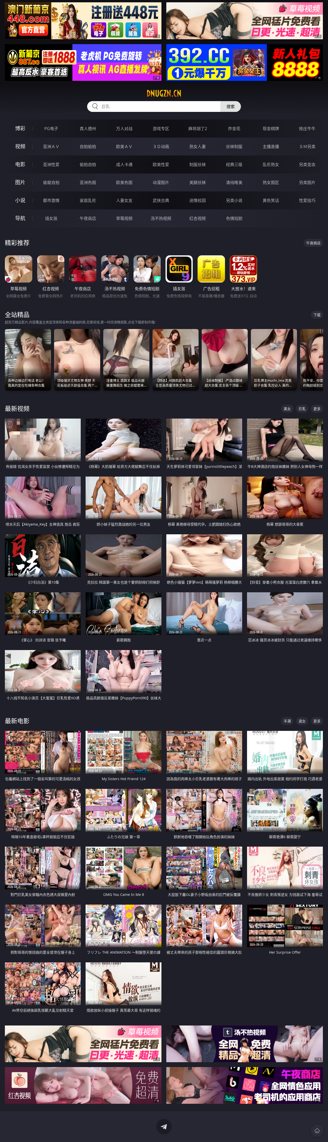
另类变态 (307, 164)
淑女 (302, 721)
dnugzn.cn (164, 93)
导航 (20, 218)
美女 (287, 408)
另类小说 (234, 200)
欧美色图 (124, 182)
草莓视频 (124, 218)
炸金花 (234, 128)
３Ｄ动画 (161, 146)
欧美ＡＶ (124, 146)
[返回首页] (317, 1131)
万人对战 (124, 128)
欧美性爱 (161, 164)
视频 (20, 146)
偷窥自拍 (51, 182)
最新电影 (17, 721)
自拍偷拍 (88, 146)
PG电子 (51, 128)
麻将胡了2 (197, 128)
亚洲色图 (88, 182)
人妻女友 (124, 200)
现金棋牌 (271, 128)
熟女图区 (271, 182)
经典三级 (234, 164)
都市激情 (51, 200)
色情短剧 (234, 218)
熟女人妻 (197, 146)
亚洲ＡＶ (51, 146)
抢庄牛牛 (307, 128)
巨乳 (302, 408)
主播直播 (271, 146)
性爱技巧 (307, 200)
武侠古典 (161, 200)
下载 (317, 314)
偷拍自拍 (88, 164)
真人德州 (88, 128)
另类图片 (307, 182)
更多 (317, 408)
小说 (20, 200)
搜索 (231, 106)
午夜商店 (88, 218)
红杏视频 (197, 218)
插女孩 (51, 218)
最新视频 (17, 408)
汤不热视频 (161, 218)
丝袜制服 (234, 146)
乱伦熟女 (271, 164)
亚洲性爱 (51, 164)
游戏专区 (161, 128)
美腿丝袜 (197, 182)
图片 (20, 182)
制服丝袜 (197, 164)
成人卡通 (124, 164)
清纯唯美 (234, 182)
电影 (20, 164)
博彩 (20, 128)
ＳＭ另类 (307, 146)
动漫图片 (161, 182)
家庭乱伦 (88, 200)
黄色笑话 (271, 200)
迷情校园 (197, 200)
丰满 (287, 721)
